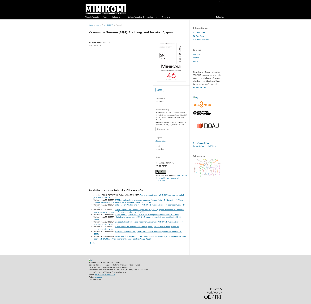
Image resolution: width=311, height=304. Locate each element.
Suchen (221, 17)
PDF (160, 90)
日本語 (195, 61)
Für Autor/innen (199, 36)
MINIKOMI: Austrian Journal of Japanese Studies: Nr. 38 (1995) (125, 239)
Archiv (105, 17)
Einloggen (222, 2)
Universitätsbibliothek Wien (204, 146)
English (196, 58)
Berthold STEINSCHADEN (125, 231)
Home (91, 25)
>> (97, 243)
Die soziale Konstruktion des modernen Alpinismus (136, 222)
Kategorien (117, 17)
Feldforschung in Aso (149, 195)
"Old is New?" (121, 214)
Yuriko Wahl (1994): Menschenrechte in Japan (134, 227)
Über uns (166, 17)
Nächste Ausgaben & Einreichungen (142, 17)
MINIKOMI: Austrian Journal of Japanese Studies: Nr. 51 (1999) (153, 214)
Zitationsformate (163, 129)
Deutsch (196, 54)
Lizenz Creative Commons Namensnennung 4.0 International (171, 177)
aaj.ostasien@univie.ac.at (105, 274)
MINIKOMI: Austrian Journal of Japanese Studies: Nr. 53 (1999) (119, 212)
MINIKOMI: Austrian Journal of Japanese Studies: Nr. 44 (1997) (126, 202)
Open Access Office (201, 143)
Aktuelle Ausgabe (92, 17)
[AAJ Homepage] (91, 260)
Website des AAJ (199, 87)
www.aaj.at (97, 277)
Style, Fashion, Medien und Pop (128, 205)
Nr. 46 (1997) (108, 25)
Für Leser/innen (199, 32)
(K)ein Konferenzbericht (125, 217)
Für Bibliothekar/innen (201, 40)
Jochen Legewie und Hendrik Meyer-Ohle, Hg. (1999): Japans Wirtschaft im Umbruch (149, 210)
